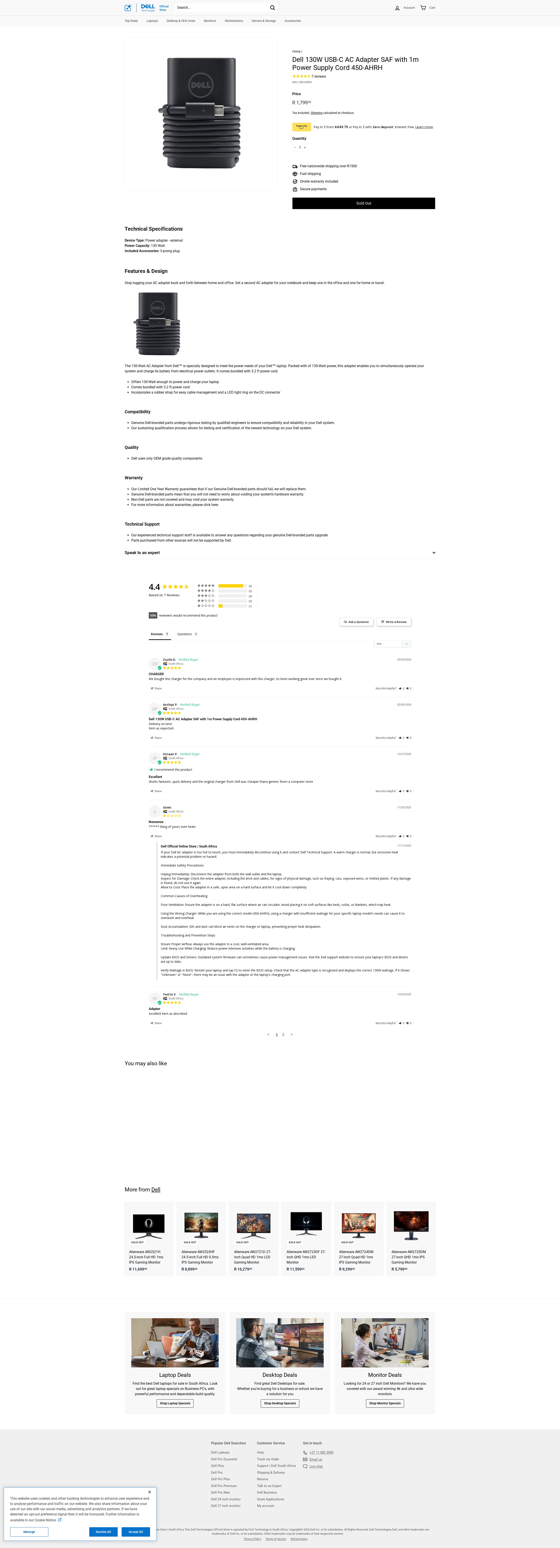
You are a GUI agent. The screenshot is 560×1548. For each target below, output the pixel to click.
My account (265, 1506)
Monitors (210, 21)
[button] (401, 688)
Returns (262, 1479)
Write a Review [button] (396, 622)
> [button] (292, 1034)
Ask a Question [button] (358, 622)
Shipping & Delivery (271, 1473)
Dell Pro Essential (224, 1459)
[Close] (149, 1492)
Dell (155, 1189)
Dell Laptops (220, 1452)
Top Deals (131, 21)
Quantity (299, 138)
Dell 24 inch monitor (226, 1499)
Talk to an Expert (269, 1486)
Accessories (293, 21)
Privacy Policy (252, 1539)
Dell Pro (217, 1473)
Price (296, 94)
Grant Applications (270, 1499)
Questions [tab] (184, 634)
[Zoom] (201, 113)
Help (260, 1452)
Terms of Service (275, 1539)
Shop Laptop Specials (175, 1403)
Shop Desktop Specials (280, 1403)
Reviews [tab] (157, 634)
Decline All (103, 1532)
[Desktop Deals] (280, 1342)
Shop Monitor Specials (385, 1403)
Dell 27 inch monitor (226, 1506)
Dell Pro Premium (224, 1486)
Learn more (424, 127)
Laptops (152, 21)
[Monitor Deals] (385, 1342)
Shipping (316, 113)
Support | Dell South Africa (276, 1466)
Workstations (234, 21)
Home (296, 51)
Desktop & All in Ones (181, 21)
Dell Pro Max (220, 1492)
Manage (29, 1532)
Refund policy (299, 1539)
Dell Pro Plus (220, 1479)
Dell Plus (217, 1466)
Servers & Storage (264, 21)
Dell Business (267, 1492)
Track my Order (268, 1459)
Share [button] (158, 688)
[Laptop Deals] (175, 1342)
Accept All (136, 1532)
